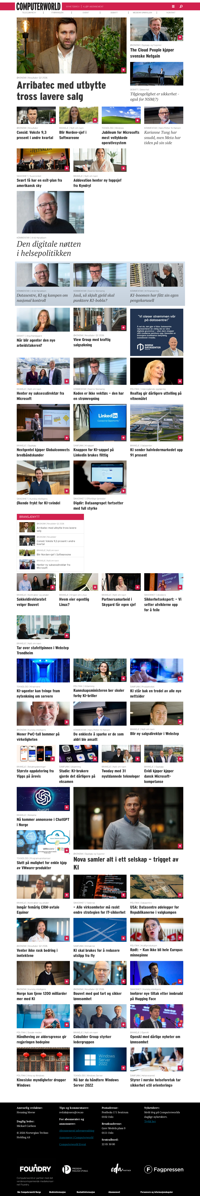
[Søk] (181, 6)
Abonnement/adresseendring (76, 1130)
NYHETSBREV (73, 6)
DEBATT (114, 13)
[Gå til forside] (38, 6)
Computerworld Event (72, 1144)
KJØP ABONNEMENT (93, 6)
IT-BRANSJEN (57, 13)
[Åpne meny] (173, 6)
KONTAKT (171, 13)
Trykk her (150, 1121)
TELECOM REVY (29, 13)
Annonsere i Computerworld (76, 1137)
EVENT (86, 13)
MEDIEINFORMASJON (142, 13)
